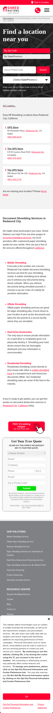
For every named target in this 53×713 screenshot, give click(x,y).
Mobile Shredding (16, 263)
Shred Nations (8, 18)
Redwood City (32, 131)
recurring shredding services (17, 238)
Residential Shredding (19, 363)
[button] (48, 619)
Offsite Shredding (16, 304)
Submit (26, 488)
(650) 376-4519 (14, 158)
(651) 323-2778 (14, 179)
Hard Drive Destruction (19, 332)
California (39, 248)
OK (26, 696)
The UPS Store (15, 149)
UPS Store (13, 127)
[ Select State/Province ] (25, 80)
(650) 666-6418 (14, 137)
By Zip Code (10, 50)
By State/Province (13, 56)
